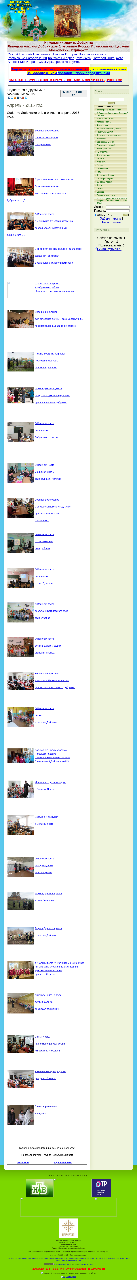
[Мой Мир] (17, 97)
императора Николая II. (48, 1050)
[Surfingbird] (26, 97)
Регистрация (111, 222)
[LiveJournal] (20, 97)
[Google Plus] (23, 97)
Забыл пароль (110, 218)
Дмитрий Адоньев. (87, 1264)
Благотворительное (46, 1106)
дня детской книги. (45, 1078)
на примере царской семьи (50, 1043)
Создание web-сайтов (62, 1264)
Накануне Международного (50, 1071)
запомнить (104, 214)
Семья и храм (42, 1036)
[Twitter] (12, 97)
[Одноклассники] (15, 97)
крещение (40, 1113)
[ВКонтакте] (9, 97)
